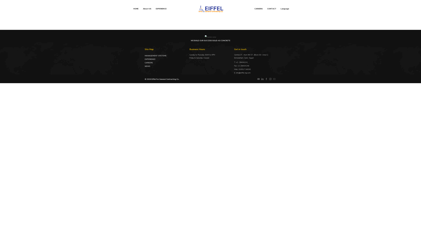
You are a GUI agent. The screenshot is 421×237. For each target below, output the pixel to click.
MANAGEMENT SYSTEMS (155, 56)
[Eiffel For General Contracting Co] (210, 9)
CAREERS (149, 63)
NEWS (147, 66)
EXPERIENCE (150, 59)
